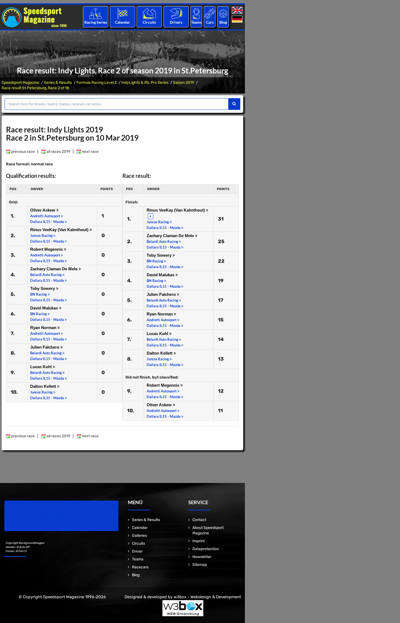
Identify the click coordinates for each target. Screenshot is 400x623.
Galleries (139, 535)
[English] (238, 10)
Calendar (122, 22)
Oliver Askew (43, 210)
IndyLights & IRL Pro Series (144, 82)
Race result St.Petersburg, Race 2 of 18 (35, 88)
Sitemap (199, 564)
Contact (199, 519)
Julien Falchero (45, 347)
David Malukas (44, 308)
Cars (210, 22)
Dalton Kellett (43, 386)
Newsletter (201, 556)
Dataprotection (205, 549)
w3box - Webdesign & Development (207, 596)
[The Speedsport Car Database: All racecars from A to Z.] (209, 13)
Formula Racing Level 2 (96, 82)
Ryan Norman (43, 327)
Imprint (198, 541)
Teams (196, 22)
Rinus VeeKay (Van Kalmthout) (60, 229)
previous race (22, 151)
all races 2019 (58, 151)
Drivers (176, 22)
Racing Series (95, 22)
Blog (223, 22)
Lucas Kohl (41, 366)
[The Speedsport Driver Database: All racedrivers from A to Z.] (176, 13)
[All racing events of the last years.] (122, 13)
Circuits (149, 22)
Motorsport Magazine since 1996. (35, 519)
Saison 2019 (183, 82)
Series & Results (58, 82)
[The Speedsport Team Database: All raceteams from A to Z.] (196, 13)
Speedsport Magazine (20, 82)
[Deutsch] (238, 19)
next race (90, 151)
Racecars (140, 567)
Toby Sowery (43, 288)
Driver (137, 551)
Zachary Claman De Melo (54, 268)
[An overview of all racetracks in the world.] (149, 13)
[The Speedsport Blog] (223, 13)
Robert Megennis (47, 249)
